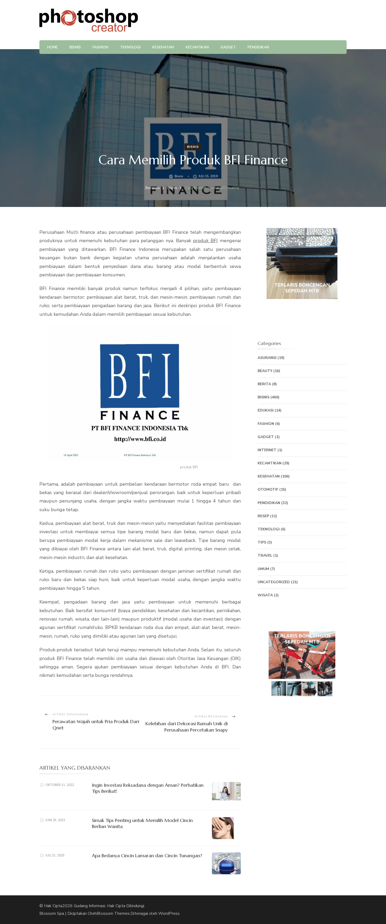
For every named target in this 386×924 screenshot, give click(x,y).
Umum (263, 568)
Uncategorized (274, 582)
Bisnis (75, 47)
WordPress (169, 913)
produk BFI (205, 240)
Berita (264, 384)
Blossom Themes (113, 913)
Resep (263, 516)
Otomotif (268, 489)
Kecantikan (197, 47)
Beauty (265, 370)
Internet (267, 450)
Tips (262, 542)
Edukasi (266, 410)
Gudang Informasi (89, 906)
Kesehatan (163, 47)
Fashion (100, 47)
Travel (265, 555)
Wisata (265, 595)
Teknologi (130, 47)
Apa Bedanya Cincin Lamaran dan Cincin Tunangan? (147, 855)
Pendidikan (258, 47)
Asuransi (267, 357)
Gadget (228, 47)
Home (52, 47)
